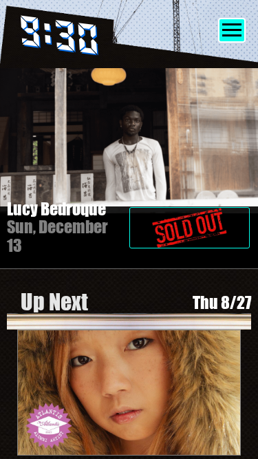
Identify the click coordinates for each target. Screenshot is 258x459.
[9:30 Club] (78, 38)
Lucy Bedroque (56, 209)
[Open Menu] (232, 30)
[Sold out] (190, 221)
